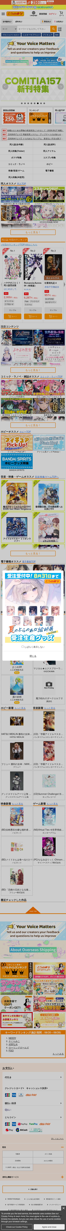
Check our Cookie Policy (17, 1226)
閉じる (33, 655)
